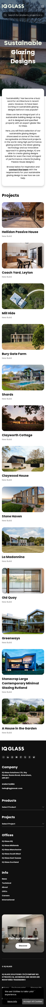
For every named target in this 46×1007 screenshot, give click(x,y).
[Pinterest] (20, 757)
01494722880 (8, 784)
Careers (5, 895)
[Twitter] (33, 757)
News (4, 879)
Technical (6, 883)
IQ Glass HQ (7, 841)
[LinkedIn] (7, 757)
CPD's (4, 891)
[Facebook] (29, 757)
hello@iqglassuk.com (12, 788)
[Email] (3, 757)
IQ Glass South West (11, 854)
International (8, 900)
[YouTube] (16, 757)
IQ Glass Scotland (10, 862)
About (5, 887)
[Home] (13, 7)
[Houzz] (25, 757)
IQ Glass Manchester (11, 849)
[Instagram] (12, 757)
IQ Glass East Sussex (11, 858)
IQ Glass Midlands (10, 845)
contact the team (18, 169)
